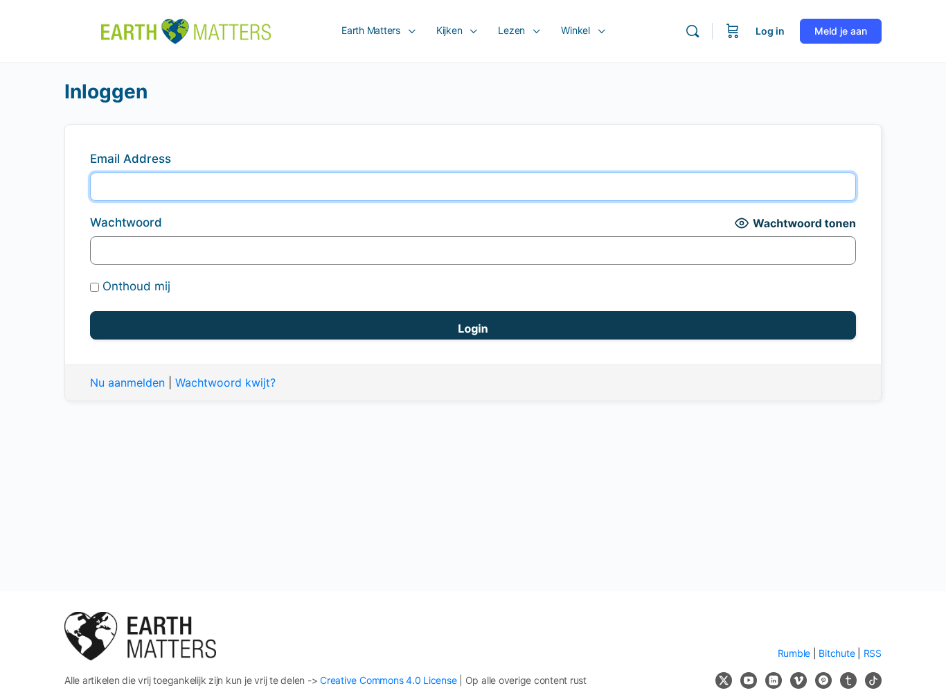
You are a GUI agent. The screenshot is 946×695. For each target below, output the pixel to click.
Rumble (794, 653)
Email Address (130, 159)
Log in (770, 31)
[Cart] (733, 31)
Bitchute (837, 653)
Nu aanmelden (127, 382)
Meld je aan (840, 31)
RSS (873, 653)
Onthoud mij (134, 286)
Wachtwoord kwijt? (225, 382)
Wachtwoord (126, 222)
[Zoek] (692, 31)
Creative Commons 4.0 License (388, 680)
